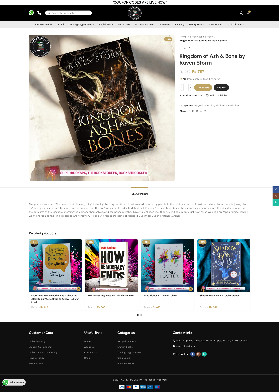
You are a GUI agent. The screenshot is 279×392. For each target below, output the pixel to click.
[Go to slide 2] (141, 315)
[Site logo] (134, 12)
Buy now (221, 87)
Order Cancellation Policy (43, 352)
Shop (87, 358)
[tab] (139, 192)
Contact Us (90, 352)
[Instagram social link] (198, 354)
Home (183, 36)
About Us (89, 347)
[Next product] (189, 48)
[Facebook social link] (189, 111)
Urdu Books (123, 358)
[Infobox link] (31, 13)
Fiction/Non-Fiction (201, 36)
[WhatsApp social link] (205, 111)
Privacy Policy (36, 358)
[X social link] (193, 111)
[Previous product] (181, 48)
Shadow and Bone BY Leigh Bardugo (219, 295)
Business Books (125, 363)
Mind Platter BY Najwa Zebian (160, 295)
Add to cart (203, 87)
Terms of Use (36, 363)
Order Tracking (37, 341)
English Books (125, 347)
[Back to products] (185, 48)
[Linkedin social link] (201, 111)
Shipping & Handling (40, 347)
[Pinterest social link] (197, 111)
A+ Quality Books (204, 105)
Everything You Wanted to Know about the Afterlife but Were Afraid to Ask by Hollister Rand (55, 299)
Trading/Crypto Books (129, 352)
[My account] (241, 13)
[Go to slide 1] (138, 315)
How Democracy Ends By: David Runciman (111, 295)
